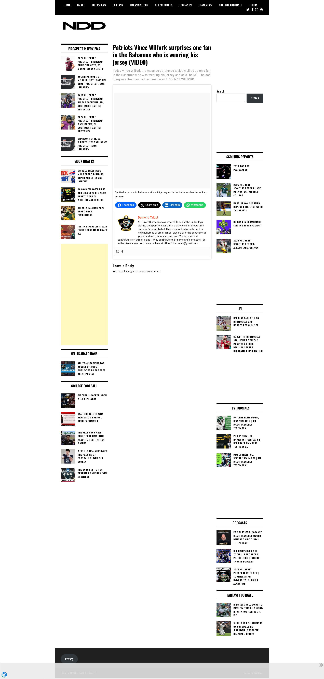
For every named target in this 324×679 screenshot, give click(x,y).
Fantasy (118, 5)
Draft (81, 5)
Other (253, 5)
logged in (133, 271)
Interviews (98, 5)
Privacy (69, 659)
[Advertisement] (84, 294)
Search (220, 91)
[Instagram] (117, 251)
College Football (230, 5)
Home (67, 5)
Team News (205, 5)
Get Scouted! (163, 5)
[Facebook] (122, 251)
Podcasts (185, 5)
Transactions (139, 5)
